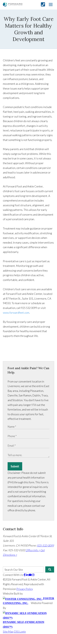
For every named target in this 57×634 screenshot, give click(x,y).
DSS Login (20, 631)
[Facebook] (25, 574)
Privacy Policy (24, 589)
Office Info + (33, 550)
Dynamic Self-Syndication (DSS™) (23, 624)
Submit (15, 466)
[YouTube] (30, 574)
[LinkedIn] (27, 574)
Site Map (8, 631)
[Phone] (43, 4)
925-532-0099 (45, 545)
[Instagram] (33, 574)
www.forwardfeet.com (16, 312)
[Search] (49, 569)
